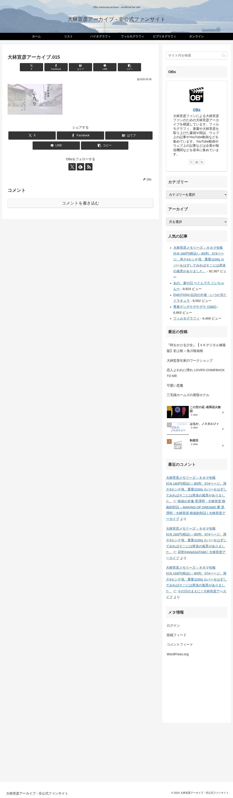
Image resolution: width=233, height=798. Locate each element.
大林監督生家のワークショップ (190, 360)
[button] (129, 67)
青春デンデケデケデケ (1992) (194, 307)
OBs (196, 110)
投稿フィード (176, 635)
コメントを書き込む (80, 203)
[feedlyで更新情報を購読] (80, 166)
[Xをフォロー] (72, 166)
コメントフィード (180, 644)
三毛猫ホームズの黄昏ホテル (188, 395)
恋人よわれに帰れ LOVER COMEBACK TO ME (196, 373)
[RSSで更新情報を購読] (88, 166)
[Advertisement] (196, 689)
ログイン (173, 625)
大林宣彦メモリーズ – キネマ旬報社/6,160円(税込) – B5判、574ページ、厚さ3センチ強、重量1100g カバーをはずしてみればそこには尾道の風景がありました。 (199, 259)
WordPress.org (178, 654)
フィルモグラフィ (186, 318)
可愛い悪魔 (175, 385)
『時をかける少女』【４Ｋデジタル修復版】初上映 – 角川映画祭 (196, 348)
